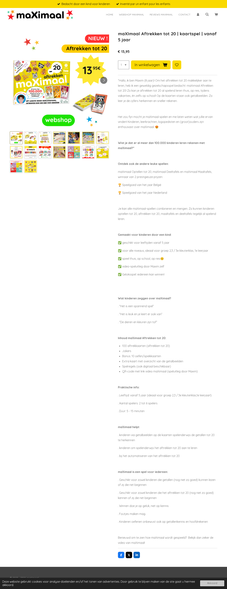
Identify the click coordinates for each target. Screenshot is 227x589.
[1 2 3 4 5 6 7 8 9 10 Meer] (123, 64)
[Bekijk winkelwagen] (216, 14)
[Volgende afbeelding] (103, 80)
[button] (16, 137)
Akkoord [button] (212, 583)
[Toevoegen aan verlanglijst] (176, 64)
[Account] (198, 14)
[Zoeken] (207, 14)
